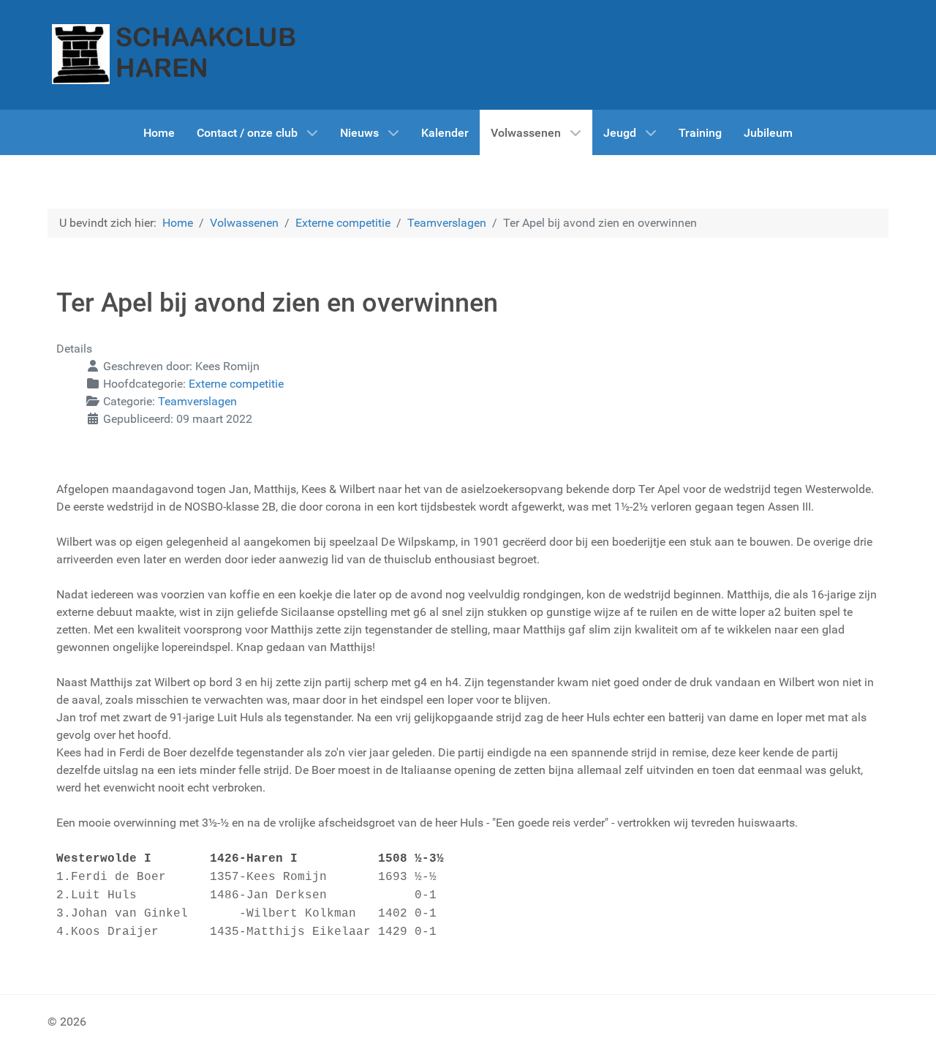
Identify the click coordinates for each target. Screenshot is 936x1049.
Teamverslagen (197, 401)
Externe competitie (236, 384)
